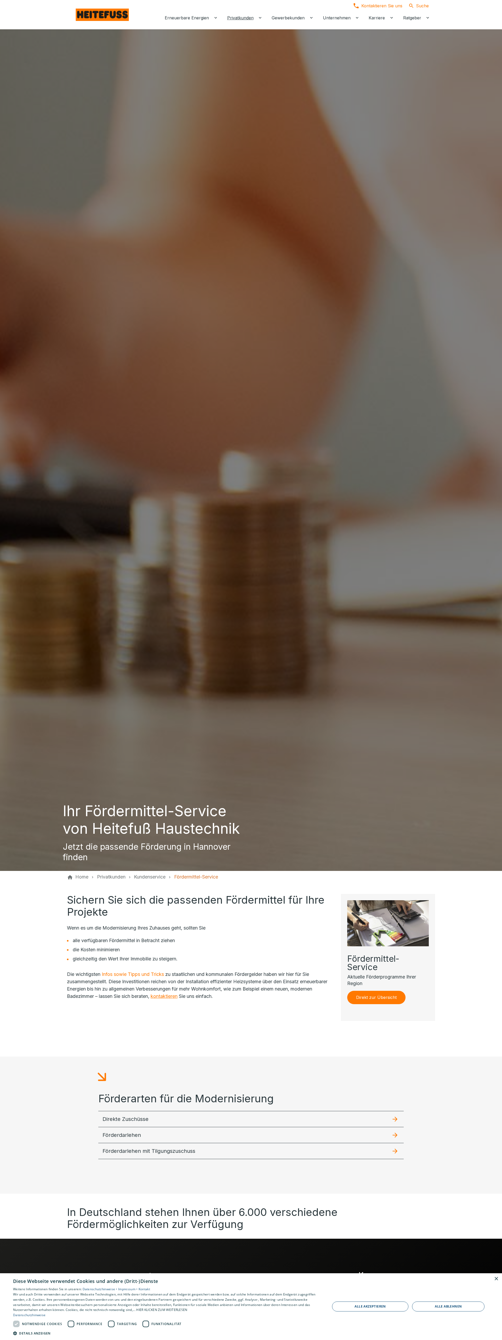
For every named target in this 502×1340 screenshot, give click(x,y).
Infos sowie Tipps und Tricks (133, 974)
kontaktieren (164, 996)
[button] (251, 1119)
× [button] (496, 1279)
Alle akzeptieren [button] (370, 1306)
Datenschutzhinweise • (100, 1289)
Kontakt (144, 1289)
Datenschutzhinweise (29, 1315)
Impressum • (128, 1289)
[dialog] (251, 1306)
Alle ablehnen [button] (448, 1306)
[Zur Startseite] (102, 15)
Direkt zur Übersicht (376, 997)
